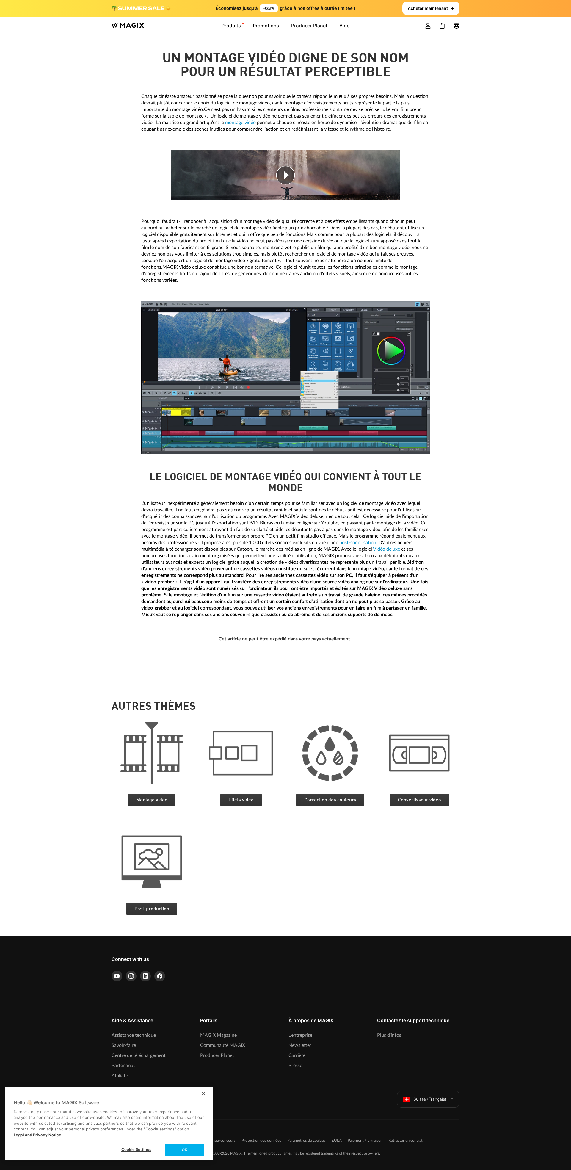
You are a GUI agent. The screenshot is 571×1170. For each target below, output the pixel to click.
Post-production (151, 909)
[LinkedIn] (145, 976)
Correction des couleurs (330, 800)
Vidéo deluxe (386, 549)
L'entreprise (300, 1035)
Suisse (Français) (429, 1099)
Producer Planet (217, 1055)
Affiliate (120, 1075)
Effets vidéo (241, 800)
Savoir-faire (124, 1045)
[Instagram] (131, 976)
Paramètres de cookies (306, 1141)
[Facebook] (159, 976)
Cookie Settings (136, 1149)
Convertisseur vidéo (419, 800)
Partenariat (123, 1065)
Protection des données (261, 1141)
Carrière (296, 1055)
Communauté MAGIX (222, 1045)
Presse (295, 1065)
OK (184, 1149)
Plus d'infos (389, 1035)
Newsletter (299, 1045)
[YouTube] (117, 976)
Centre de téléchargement (139, 1055)
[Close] (203, 1093)
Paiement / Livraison (365, 1141)
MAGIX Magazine (218, 1035)
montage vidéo (240, 122)
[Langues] (456, 26)
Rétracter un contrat (405, 1141)
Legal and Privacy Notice (37, 1135)
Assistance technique (134, 1035)
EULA (337, 1141)
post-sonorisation (357, 542)
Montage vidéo (151, 800)
